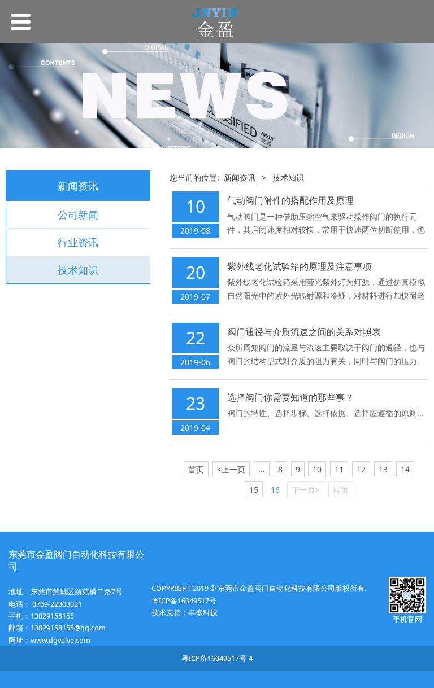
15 (253, 489)
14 (405, 469)
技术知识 (78, 270)
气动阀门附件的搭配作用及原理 (290, 200)
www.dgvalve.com (60, 640)
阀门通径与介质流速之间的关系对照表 (304, 332)
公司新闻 (78, 214)
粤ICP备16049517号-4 (217, 658)
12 (361, 469)
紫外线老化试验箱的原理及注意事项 (299, 266)
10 (317, 469)
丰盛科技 (203, 612)
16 (275, 489)
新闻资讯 (239, 177)
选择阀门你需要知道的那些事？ (290, 397)
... (261, 469)
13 (383, 469)
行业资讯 (78, 242)
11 (339, 469)
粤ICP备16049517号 (183, 601)
